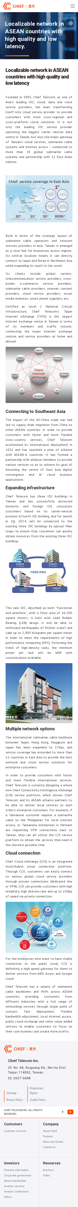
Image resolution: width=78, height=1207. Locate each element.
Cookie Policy (38, 1100)
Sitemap (11, 1093)
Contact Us (49, 1147)
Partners (48, 1136)
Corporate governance (17, 1175)
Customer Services (15, 1131)
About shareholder (15, 1180)
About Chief (50, 1131)
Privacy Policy (14, 1100)
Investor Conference (16, 1191)
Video (46, 1175)
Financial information (16, 1170)
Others (8, 1197)
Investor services (14, 1186)
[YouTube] (70, 1111)
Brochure (48, 1170)
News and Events (53, 1141)
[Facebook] (63, 1111)
